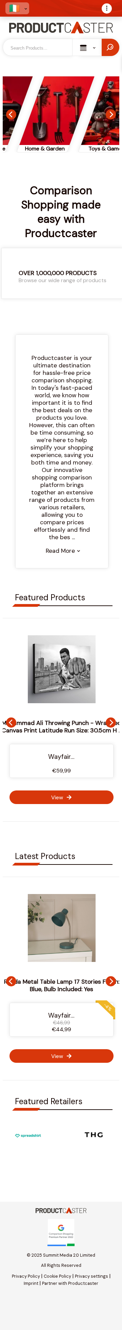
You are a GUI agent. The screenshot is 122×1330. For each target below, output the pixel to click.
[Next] (111, 114)
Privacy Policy (26, 1276)
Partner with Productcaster (70, 1283)
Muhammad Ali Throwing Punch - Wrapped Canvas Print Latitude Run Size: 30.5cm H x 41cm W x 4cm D (62, 730)
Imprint (31, 1283)
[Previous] (11, 114)
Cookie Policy (57, 1276)
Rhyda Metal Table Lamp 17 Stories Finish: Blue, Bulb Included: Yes (61, 985)
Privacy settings (91, 1276)
